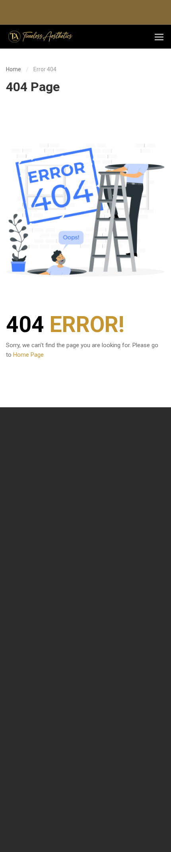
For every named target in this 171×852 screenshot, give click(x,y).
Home (13, 69)
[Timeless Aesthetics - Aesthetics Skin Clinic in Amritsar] (40, 36)
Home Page (28, 354)
